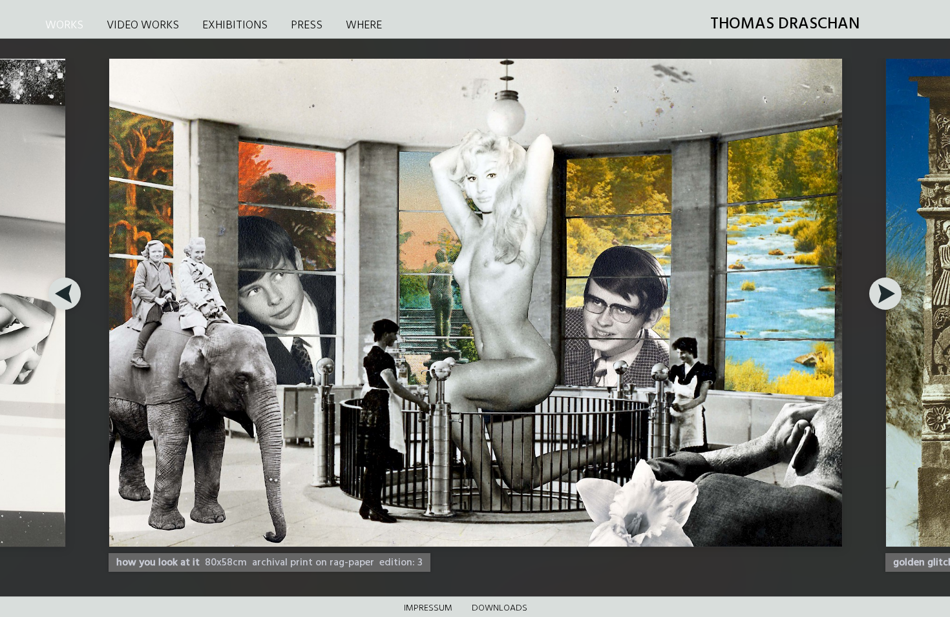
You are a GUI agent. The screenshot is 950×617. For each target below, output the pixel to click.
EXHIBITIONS (235, 25)
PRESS (306, 25)
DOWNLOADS (499, 608)
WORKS (64, 25)
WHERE (364, 25)
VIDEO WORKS (143, 25)
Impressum (428, 608)
